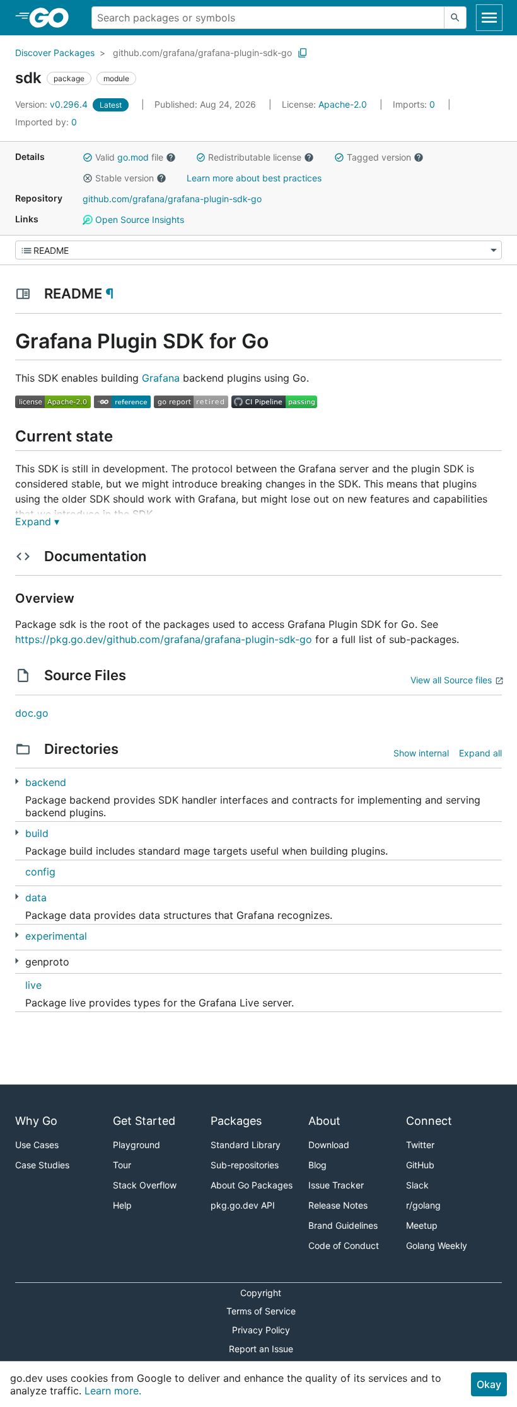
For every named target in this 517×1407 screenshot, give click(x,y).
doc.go (32, 713)
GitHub (420, 1164)
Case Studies (42, 1164)
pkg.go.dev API (243, 1205)
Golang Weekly (436, 1245)
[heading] (53, 18)
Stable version (124, 178)
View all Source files (451, 680)
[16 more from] (17, 781)
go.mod (133, 157)
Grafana (161, 378)
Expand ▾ (37, 521)
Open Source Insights (138, 219)
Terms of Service (261, 1311)
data (36, 897)
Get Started (144, 1120)
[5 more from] (17, 896)
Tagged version (379, 157)
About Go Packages (252, 1185)
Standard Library (246, 1144)
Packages (236, 1120)
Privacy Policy (261, 1329)
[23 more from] (17, 935)
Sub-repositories (245, 1164)
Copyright (260, 1292)
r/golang (423, 1205)
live (33, 985)
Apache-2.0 (342, 104)
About (324, 1120)
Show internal (421, 753)
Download (328, 1144)
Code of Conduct (343, 1245)
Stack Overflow (145, 1185)
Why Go (36, 1120)
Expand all (480, 753)
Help (122, 1205)
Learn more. (112, 1390)
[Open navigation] (489, 17)
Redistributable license (255, 157)
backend (45, 782)
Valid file (129, 157)
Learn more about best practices (254, 178)
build (37, 833)
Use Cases (37, 1144)
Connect (429, 1120)
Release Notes (338, 1205)
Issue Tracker (336, 1185)
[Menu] (258, 250)
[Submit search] (455, 17)
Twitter (420, 1144)
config (40, 871)
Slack (417, 1185)
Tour (122, 1164)
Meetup (422, 1225)
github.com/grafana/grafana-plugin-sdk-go (202, 52)
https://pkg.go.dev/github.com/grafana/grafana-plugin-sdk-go (163, 639)
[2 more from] (17, 832)
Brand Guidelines (343, 1225)
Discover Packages (55, 52)
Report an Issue (261, 1348)
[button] (88, 157)
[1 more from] (17, 961)
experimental (56, 936)
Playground (136, 1144)
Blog (317, 1164)
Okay (489, 1384)
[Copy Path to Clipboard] (302, 53)
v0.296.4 (52, 104)
